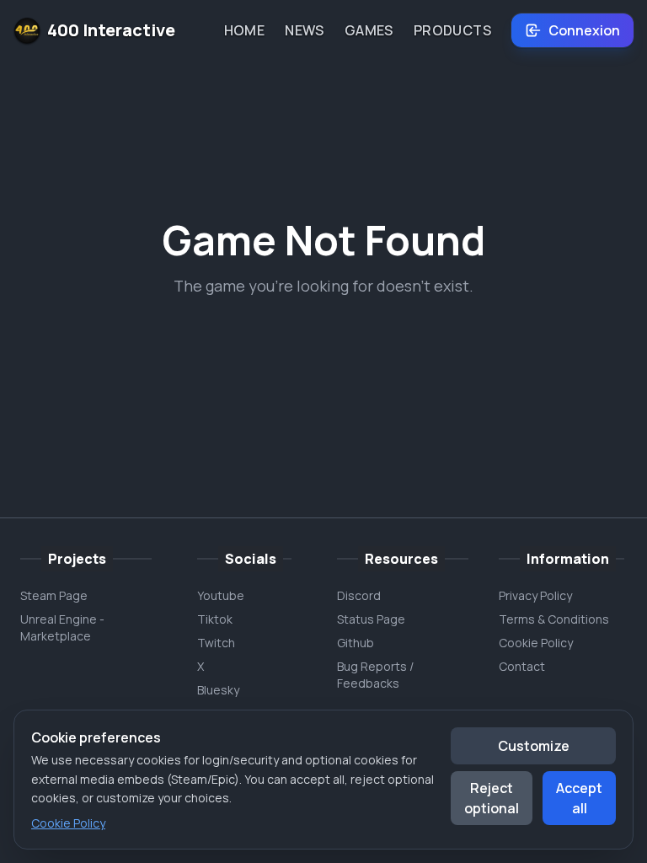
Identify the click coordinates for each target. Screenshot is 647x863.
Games (369, 30)
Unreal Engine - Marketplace (62, 627)
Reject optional (491, 798)
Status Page (371, 619)
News (304, 30)
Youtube (220, 595)
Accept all (579, 798)
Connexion (584, 30)
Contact (522, 666)
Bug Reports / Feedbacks (375, 674)
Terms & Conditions (554, 619)
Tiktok (215, 619)
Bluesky (218, 690)
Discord (359, 595)
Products (452, 30)
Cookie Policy (536, 643)
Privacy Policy (535, 595)
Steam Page (54, 595)
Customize (533, 746)
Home (244, 30)
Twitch (216, 643)
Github (355, 643)
